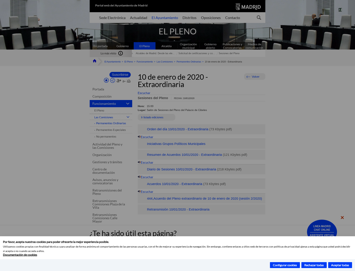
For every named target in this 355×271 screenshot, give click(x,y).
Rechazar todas (314, 265)
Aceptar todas (340, 265)
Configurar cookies (285, 265)
